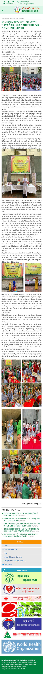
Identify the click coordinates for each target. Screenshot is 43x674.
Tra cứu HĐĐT (10, 4)
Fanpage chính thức (28, 4)
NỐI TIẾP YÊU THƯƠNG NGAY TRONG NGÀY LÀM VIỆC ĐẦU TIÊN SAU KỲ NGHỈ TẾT (22, 520)
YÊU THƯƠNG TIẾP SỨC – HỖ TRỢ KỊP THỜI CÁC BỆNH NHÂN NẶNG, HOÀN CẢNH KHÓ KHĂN (21, 535)
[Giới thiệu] (9, 2)
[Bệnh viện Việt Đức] (22, 638)
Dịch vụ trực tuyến (24, 2)
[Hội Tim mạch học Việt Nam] (22, 595)
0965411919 (21, 669)
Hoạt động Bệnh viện (10, 549)
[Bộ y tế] (22, 630)
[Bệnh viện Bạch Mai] (22, 583)
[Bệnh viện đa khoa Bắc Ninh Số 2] (23, 10)
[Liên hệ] (13, 2)
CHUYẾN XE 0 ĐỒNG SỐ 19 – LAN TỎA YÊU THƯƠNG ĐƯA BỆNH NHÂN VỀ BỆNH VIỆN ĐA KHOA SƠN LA (21, 530)
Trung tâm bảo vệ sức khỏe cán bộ (14, 561)
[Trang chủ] (5, 2)
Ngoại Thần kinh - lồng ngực (13, 557)
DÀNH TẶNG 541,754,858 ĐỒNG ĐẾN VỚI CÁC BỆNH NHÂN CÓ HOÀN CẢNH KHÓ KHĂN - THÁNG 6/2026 (22, 525)
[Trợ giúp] (17, 4)
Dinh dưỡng (8, 564)
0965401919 (22, 667)
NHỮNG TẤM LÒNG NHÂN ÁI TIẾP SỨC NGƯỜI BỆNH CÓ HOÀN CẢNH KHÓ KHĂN (21, 514)
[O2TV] (22, 616)
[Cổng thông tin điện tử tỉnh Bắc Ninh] (22, 601)
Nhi (5, 553)
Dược (6, 545)
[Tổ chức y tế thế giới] (22, 653)
